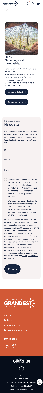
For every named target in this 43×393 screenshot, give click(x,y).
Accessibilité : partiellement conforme (21, 382)
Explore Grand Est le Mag (15, 330)
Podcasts (8, 320)
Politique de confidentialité (21, 386)
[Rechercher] (33, 3)
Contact (7, 315)
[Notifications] (27, 3)
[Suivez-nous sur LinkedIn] (6, 345)
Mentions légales (21, 378)
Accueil (5, 10)
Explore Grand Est (12, 325)
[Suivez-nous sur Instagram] (13, 345)
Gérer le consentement (40, 382)
